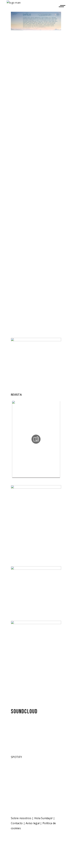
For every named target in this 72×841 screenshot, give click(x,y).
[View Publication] (36, 439)
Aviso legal (33, 823)
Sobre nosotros (21, 818)
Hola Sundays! (43, 818)
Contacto (17, 823)
